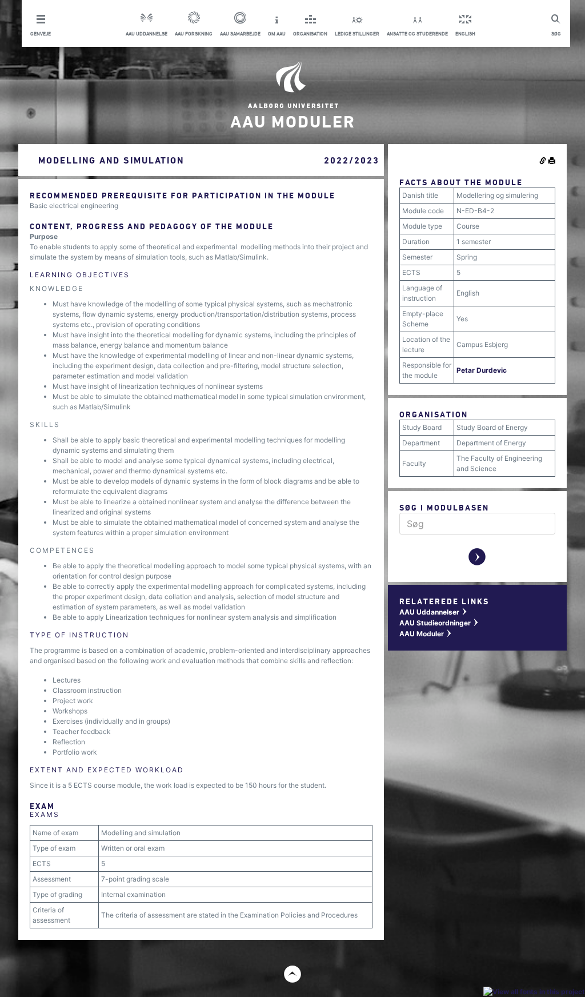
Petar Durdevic (481, 370)
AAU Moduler (425, 633)
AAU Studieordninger (439, 623)
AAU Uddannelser (433, 612)
